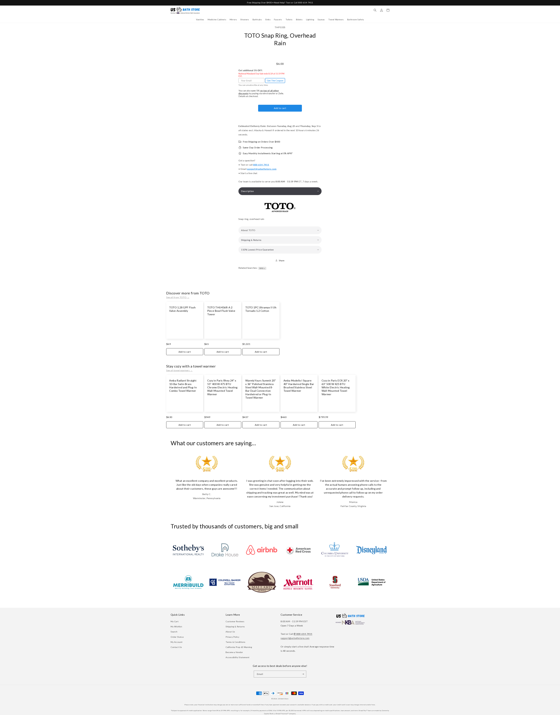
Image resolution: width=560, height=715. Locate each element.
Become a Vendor (234, 652)
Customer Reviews (235, 621)
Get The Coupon (275, 80)
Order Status (177, 637)
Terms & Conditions (235, 642)
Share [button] (282, 260)
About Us (230, 631)
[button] (200, 19)
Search (174, 631)
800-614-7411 (261, 164)
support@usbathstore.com (261, 168)
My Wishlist (176, 626)
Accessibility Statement (238, 657)
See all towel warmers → (179, 370)
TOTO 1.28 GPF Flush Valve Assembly (182, 309)
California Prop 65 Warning (239, 647)
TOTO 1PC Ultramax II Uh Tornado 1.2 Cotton (260, 309)
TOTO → (262, 268)
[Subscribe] (303, 674)
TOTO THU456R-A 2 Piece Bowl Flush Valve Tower (221, 311)
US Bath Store (283, 699)
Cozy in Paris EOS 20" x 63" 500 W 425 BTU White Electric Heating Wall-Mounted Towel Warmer (336, 387)
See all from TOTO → (177, 297)
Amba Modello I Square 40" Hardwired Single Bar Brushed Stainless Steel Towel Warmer (299, 385)
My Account (177, 642)
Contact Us (176, 647)
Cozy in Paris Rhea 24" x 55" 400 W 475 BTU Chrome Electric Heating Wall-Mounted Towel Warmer (222, 387)
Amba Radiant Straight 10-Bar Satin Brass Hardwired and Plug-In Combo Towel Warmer (183, 385)
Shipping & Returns (235, 626)
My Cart (174, 621)
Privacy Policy (232, 637)
